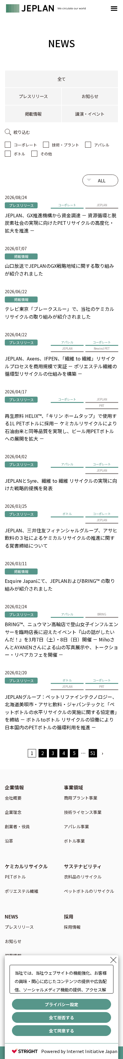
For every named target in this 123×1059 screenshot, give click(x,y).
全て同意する (61, 1031)
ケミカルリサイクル (26, 866)
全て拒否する (61, 1017)
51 (93, 753)
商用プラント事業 (80, 798)
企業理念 (13, 812)
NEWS (11, 916)
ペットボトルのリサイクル (89, 891)
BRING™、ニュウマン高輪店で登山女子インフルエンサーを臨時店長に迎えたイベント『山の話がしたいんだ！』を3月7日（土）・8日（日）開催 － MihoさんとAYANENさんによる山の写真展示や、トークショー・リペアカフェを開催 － (61, 639)
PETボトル (15, 877)
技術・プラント (65, 145)
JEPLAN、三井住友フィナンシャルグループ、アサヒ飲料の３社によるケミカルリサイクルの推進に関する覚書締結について (61, 538)
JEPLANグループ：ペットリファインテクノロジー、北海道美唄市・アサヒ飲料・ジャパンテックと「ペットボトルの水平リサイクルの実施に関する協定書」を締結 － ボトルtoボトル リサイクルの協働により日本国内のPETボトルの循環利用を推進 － (61, 712)
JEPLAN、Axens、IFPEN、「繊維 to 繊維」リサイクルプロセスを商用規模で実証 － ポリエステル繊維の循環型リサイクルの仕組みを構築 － (61, 366)
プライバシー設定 (61, 1004)
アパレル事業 (76, 826)
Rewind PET (102, 348)
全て (61, 79)
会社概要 (13, 798)
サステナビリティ (83, 866)
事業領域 (73, 787)
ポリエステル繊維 (21, 891)
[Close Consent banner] (113, 960)
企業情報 (14, 787)
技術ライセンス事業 (83, 812)
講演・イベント (89, 114)
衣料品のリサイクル (83, 877)
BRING (101, 614)
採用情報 (72, 927)
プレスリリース (33, 96)
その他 (46, 154)
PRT (101, 405)
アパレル (102, 145)
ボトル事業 (74, 841)
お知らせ (90, 96)
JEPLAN (102, 205)
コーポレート (25, 145)
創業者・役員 (17, 826)
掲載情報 (33, 114)
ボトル (19, 154)
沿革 (9, 841)
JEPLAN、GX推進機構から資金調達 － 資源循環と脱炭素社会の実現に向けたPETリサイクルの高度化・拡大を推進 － (60, 223)
